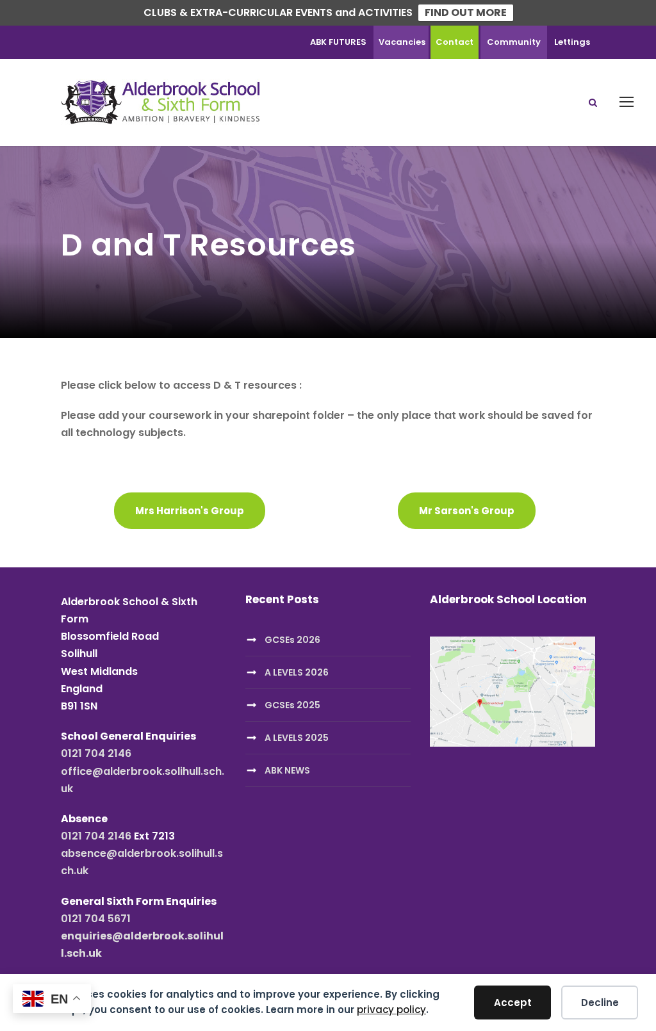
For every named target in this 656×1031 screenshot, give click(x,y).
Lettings (572, 42)
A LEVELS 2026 (297, 672)
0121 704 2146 (96, 753)
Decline (600, 1002)
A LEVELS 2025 (297, 737)
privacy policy (391, 1009)
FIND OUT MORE (466, 12)
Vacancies (402, 42)
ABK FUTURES (338, 42)
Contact (454, 42)
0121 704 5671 (96, 918)
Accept (513, 1002)
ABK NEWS (287, 770)
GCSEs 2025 (292, 705)
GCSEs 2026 (292, 639)
